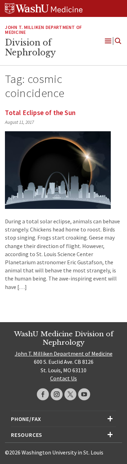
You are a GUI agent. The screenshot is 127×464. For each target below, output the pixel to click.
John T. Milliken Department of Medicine (43, 30)
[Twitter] (70, 394)
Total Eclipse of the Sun (40, 112)
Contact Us (63, 378)
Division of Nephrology (30, 48)
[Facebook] (43, 394)
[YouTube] (84, 394)
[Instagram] (56, 394)
